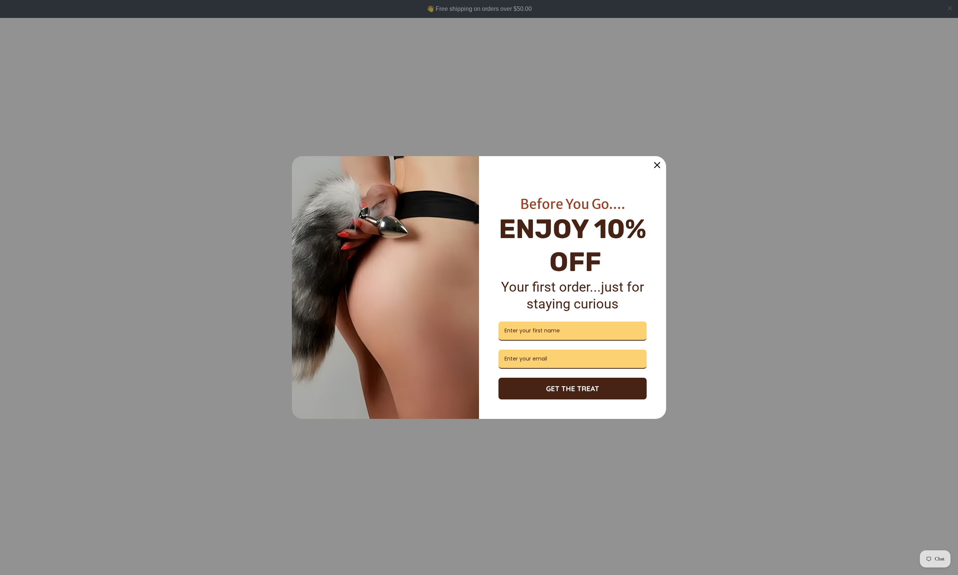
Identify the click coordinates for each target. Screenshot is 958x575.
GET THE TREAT (572, 388)
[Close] (657, 165)
